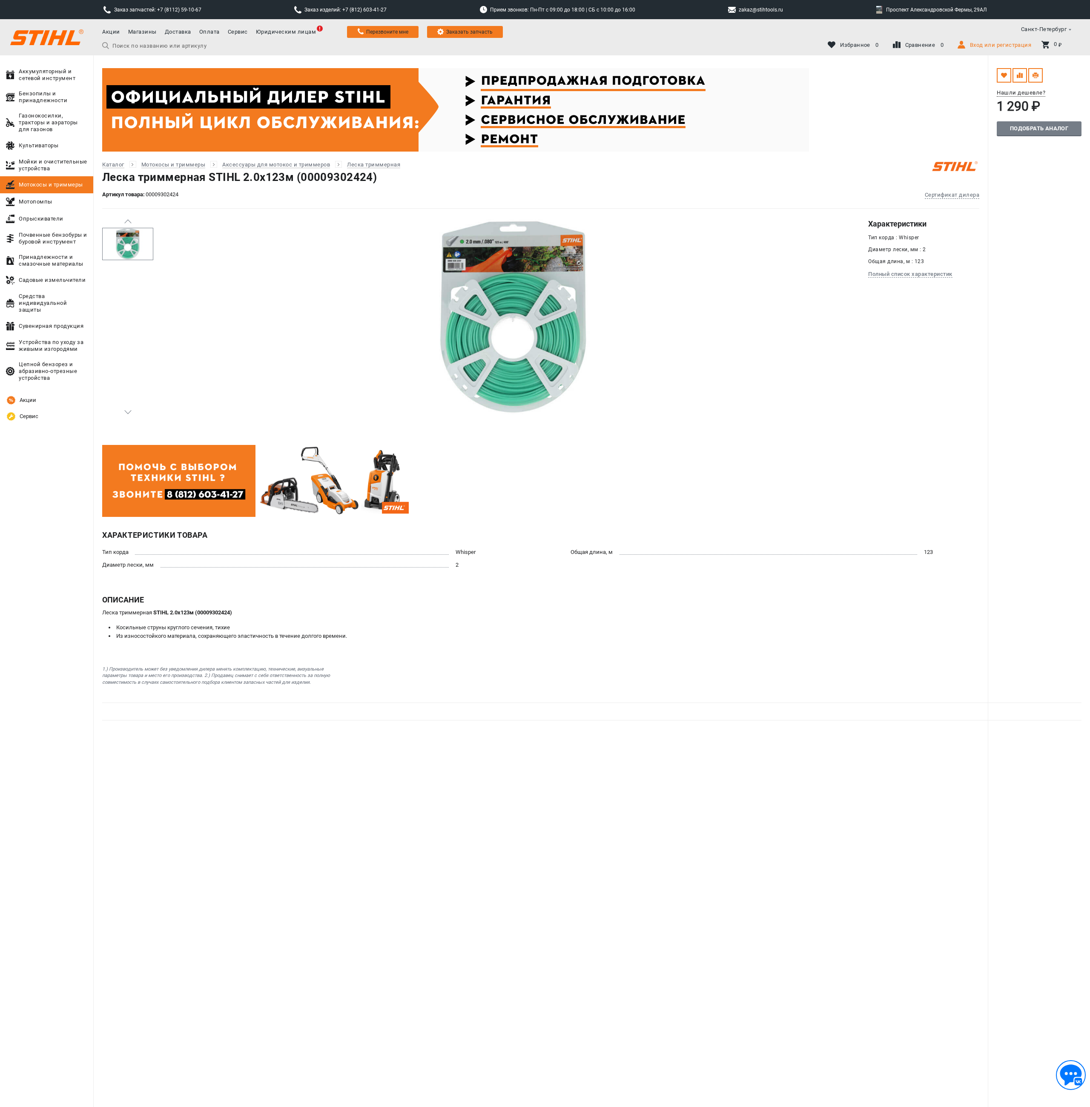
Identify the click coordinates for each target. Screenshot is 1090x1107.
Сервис (238, 32)
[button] (127, 221)
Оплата (209, 32)
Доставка (178, 32)
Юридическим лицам (286, 32)
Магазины (142, 32)
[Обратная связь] (1071, 1075)
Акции (111, 32)
